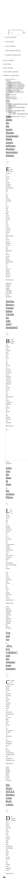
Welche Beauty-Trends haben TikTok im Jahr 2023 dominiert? (12, 314)
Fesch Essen (10, 41)
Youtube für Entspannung (16, 92)
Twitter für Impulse (14, 90)
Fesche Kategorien (11, 97)
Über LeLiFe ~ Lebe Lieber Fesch (18, 113)
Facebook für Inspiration (16, 83)
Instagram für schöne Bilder (17, 85)
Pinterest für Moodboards (16, 87)
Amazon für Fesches (15, 82)
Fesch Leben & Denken (13, 50)
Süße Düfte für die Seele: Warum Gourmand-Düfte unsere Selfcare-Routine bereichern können (12, 136)
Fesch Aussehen (11, 37)
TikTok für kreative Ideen (16, 88)
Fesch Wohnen (11, 46)
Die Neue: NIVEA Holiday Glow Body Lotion (10, 794)
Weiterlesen (9, 279)
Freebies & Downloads (13, 55)
